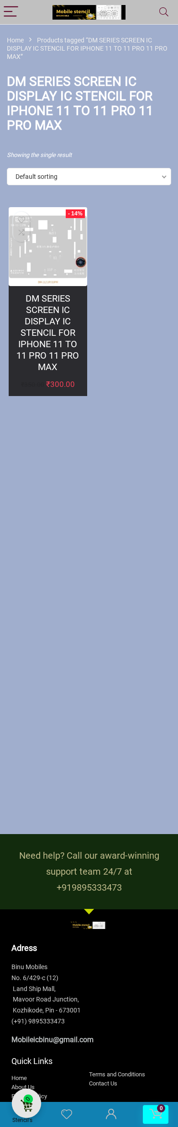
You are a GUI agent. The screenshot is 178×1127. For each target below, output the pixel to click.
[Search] (164, 12)
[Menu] (11, 12)
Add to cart (47, 393)
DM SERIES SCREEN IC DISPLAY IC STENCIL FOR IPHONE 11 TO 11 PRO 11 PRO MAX (47, 332)
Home (15, 40)
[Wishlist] (66, 1115)
